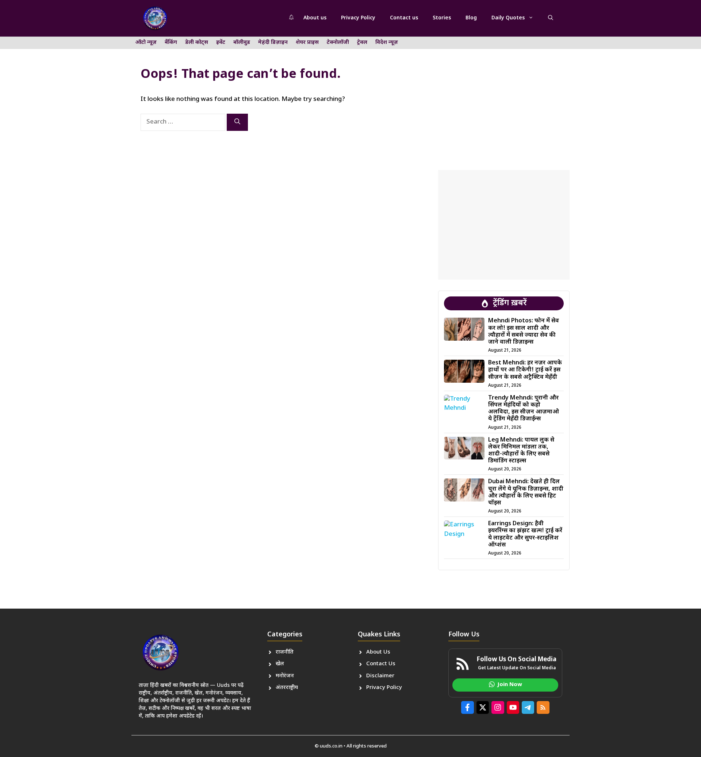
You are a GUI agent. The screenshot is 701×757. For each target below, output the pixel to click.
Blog (471, 18)
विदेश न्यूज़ (386, 42)
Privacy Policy (358, 18)
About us (314, 18)
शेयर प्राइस (307, 42)
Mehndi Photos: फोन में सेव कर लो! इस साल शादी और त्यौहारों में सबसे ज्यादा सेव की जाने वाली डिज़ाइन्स (523, 331)
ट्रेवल (362, 42)
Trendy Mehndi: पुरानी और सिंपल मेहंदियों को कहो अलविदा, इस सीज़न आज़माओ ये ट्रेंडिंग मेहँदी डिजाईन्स (523, 408)
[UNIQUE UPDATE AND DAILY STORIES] (155, 18)
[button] (550, 18)
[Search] (237, 122)
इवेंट (220, 42)
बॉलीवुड (241, 42)
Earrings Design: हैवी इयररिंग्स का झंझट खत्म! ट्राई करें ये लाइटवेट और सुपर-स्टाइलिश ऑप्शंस (525, 534)
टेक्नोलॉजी (338, 42)
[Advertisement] (504, 97)
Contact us (404, 18)
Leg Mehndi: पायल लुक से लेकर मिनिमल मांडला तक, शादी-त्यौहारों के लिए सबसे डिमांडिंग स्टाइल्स (521, 450)
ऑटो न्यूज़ (146, 42)
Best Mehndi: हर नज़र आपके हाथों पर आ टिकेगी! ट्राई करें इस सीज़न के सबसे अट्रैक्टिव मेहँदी (525, 370)
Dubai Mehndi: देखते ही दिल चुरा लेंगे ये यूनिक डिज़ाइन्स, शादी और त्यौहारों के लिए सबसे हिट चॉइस (525, 492)
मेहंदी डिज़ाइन (273, 42)
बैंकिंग (171, 42)
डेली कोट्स (196, 42)
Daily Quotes (508, 18)
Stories (442, 18)
